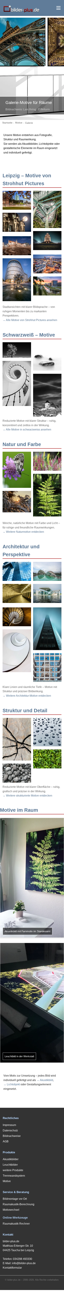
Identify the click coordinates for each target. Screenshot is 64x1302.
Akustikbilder (10, 1159)
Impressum (9, 1125)
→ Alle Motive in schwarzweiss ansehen (27, 429)
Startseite (7, 122)
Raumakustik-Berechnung (18, 1204)
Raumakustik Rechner (16, 1223)
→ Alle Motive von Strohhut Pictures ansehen (30, 320)
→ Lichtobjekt (11, 1084)
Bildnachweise (12, 1135)
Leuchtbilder (10, 1164)
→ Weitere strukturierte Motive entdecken (27, 795)
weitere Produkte (13, 1170)
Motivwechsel (11, 1209)
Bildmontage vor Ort (15, 1198)
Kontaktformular (12, 1267)
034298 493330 (22, 1258)
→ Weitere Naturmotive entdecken (23, 531)
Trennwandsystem (14, 1175)
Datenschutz (10, 1130)
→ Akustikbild (45, 1080)
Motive (18, 122)
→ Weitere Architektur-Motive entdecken (27, 695)
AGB (6, 1141)
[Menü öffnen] (58, 8)
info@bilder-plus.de (24, 1263)
